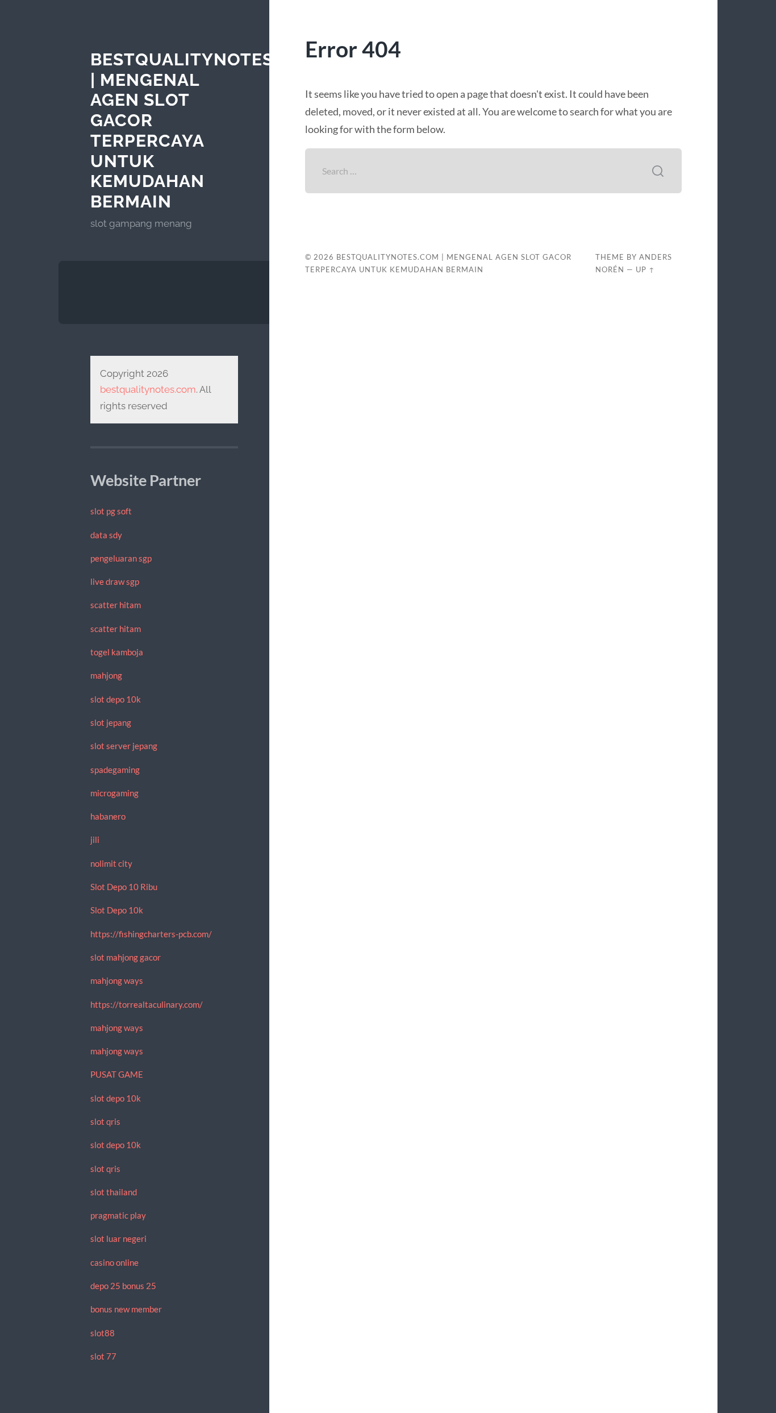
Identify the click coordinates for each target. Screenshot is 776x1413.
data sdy (106, 535)
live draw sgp (114, 581)
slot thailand (113, 1192)
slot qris (105, 1121)
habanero (108, 816)
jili (94, 839)
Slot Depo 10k (116, 910)
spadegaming (115, 769)
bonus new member (126, 1309)
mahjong (106, 675)
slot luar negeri (118, 1238)
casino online (114, 1262)
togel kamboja (116, 652)
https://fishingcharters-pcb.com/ (151, 934)
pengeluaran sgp (121, 558)
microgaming (114, 793)
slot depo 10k (115, 699)
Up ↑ (645, 269)
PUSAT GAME (116, 1074)
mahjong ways (116, 980)
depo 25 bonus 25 (123, 1286)
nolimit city (111, 863)
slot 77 (103, 1356)
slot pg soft (111, 511)
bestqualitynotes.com (148, 389)
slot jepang (110, 722)
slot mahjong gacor (125, 957)
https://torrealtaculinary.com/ (146, 1004)
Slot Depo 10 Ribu (123, 887)
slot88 (102, 1333)
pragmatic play (118, 1215)
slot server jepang (123, 746)
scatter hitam (115, 605)
